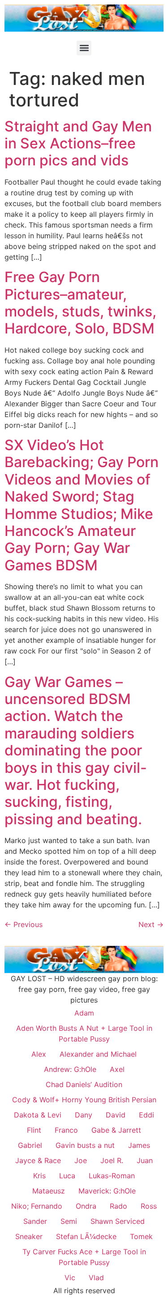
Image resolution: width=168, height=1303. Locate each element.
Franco (66, 1130)
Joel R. (111, 1160)
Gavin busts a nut (85, 1145)
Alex (38, 1054)
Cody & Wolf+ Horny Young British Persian (84, 1099)
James (139, 1145)
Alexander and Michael (98, 1054)
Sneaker (29, 1236)
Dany (83, 1114)
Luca (67, 1175)
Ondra (86, 1206)
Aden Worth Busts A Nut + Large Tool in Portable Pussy (84, 1033)
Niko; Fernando (36, 1206)
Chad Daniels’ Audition (84, 1084)
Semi (68, 1221)
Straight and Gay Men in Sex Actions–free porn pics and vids (78, 143)
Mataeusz (48, 1190)
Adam (84, 1012)
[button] (84, 48)
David (115, 1114)
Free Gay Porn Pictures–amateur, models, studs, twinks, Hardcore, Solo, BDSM (80, 302)
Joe (80, 1160)
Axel (117, 1069)
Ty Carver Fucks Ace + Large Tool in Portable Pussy (84, 1257)
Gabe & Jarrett (116, 1130)
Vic (70, 1277)
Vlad (96, 1277)
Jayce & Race (38, 1160)
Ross (149, 1206)
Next (151, 924)
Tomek (141, 1236)
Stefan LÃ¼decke (86, 1236)
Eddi (146, 1114)
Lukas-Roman (112, 1175)
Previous (23, 924)
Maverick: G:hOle (107, 1190)
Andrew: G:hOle (70, 1069)
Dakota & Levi (37, 1114)
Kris (39, 1175)
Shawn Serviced (117, 1221)
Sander (35, 1221)
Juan (145, 1160)
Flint (34, 1130)
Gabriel (30, 1145)
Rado (118, 1206)
